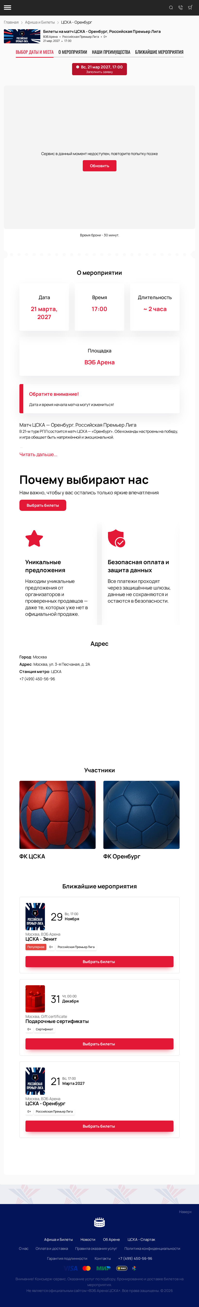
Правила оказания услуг (96, 1248)
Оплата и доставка (52, 1248)
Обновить (99, 165)
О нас (23, 1248)
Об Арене (111, 1239)
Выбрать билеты (43, 505)
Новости (88, 1239)
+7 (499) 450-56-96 (37, 678)
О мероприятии (72, 52)
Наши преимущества (111, 52)
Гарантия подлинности (67, 1258)
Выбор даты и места (35, 52)
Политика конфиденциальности (152, 1248)
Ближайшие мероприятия (159, 52)
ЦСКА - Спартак (141, 1239)
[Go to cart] (190, 8)
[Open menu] (7, 7)
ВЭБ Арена (50, 37)
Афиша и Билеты (58, 1239)
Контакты (103, 1258)
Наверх (185, 1211)
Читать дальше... (38, 454)
